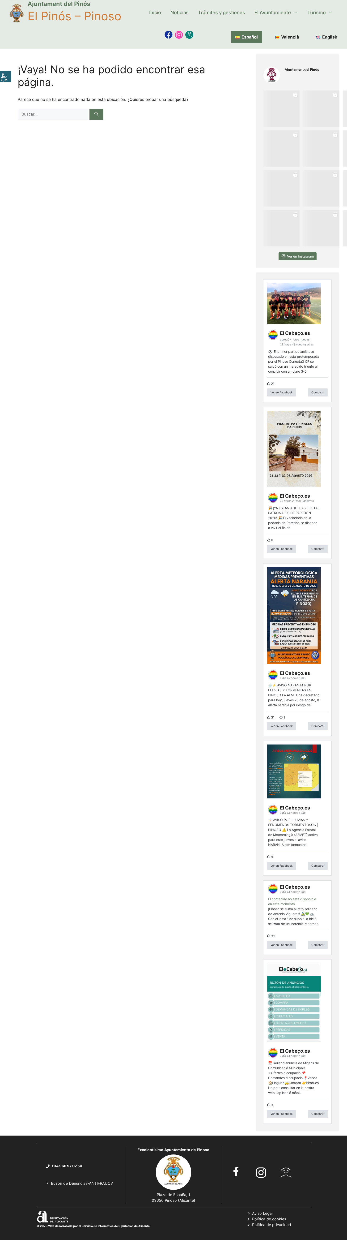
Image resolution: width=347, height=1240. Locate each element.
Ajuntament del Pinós (59, 3)
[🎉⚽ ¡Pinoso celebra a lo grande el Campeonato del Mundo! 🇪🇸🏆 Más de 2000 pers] (321, 188)
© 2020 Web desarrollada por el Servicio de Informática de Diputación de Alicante (93, 1226)
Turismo (316, 12)
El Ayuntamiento (272, 12)
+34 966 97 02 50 (66, 1166)
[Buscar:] (53, 114)
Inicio (155, 12)
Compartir (317, 392)
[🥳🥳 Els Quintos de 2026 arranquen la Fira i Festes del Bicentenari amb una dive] (321, 148)
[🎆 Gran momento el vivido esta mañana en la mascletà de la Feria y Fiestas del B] (321, 108)
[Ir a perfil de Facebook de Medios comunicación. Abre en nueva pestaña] (168, 34)
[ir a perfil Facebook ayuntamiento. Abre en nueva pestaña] (236, 1171)
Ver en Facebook (282, 392)
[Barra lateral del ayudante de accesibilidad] (5, 76)
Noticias (179, 12)
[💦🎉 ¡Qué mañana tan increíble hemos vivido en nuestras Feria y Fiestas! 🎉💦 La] (281, 108)
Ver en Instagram (300, 256)
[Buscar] (96, 114)
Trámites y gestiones (221, 12)
